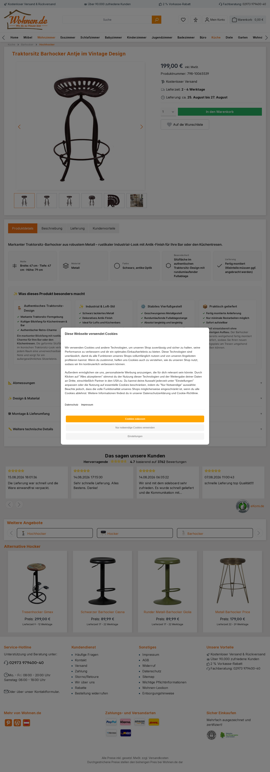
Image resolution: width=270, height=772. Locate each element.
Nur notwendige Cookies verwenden (135, 427)
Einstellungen (135, 436)
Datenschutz (71, 404)
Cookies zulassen (135, 419)
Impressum (87, 404)
